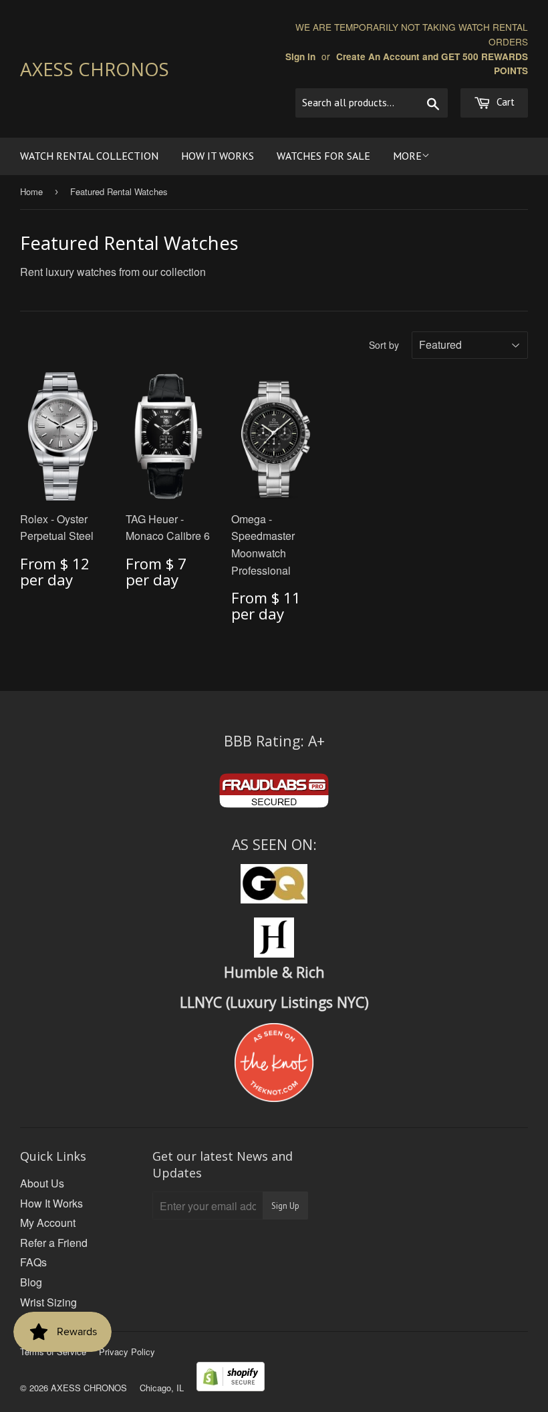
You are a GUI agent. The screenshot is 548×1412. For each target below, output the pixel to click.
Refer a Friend (54, 1242)
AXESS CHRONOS (94, 69)
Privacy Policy (127, 1351)
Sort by (384, 344)
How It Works (217, 155)
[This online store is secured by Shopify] (230, 1387)
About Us (42, 1183)
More (407, 155)
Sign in (300, 56)
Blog (31, 1282)
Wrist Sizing (48, 1302)
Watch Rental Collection (89, 155)
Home (31, 191)
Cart (504, 102)
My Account (48, 1222)
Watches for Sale (323, 155)
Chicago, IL (162, 1387)
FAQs (33, 1262)
